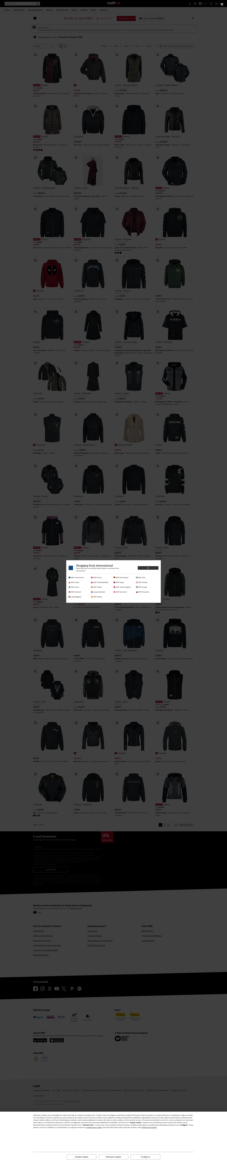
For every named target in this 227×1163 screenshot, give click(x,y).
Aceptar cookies (81, 1157)
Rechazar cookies (113, 1157)
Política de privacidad (149, 1127)
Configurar (145, 1157)
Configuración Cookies (94, 1127)
